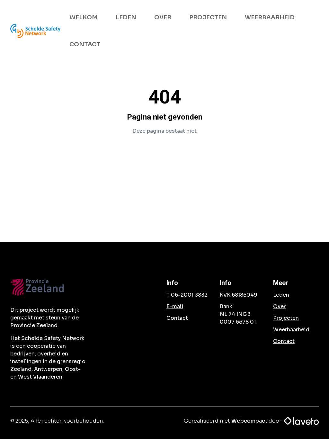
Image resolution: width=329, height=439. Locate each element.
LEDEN (126, 17)
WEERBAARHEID (270, 17)
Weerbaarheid (291, 329)
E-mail (174, 306)
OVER (162, 17)
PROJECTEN (208, 17)
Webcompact (249, 420)
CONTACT (84, 44)
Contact (284, 341)
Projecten (286, 318)
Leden (281, 294)
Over (279, 306)
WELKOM (83, 17)
